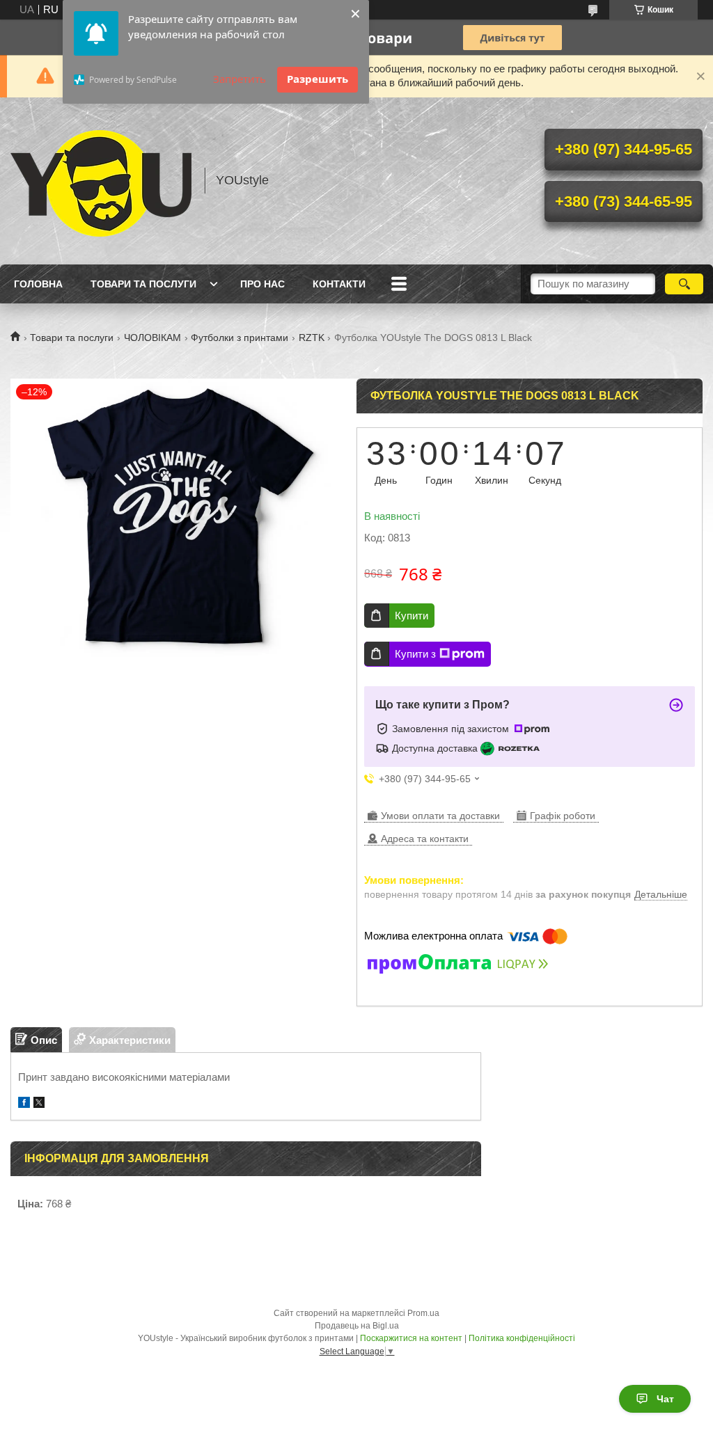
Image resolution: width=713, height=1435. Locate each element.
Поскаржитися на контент (411, 1338)
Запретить (239, 79)
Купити (411, 615)
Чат (665, 1398)
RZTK (311, 337)
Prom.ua (423, 1313)
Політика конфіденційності (522, 1338)
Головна (38, 284)
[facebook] (24, 1104)
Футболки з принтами (239, 337)
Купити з (415, 654)
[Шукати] (684, 283)
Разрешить (317, 79)
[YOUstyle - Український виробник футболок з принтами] (100, 181)
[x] (39, 1104)
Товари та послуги (143, 284)
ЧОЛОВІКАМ (152, 337)
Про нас (262, 284)
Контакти (339, 284)
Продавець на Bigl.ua (357, 1326)
